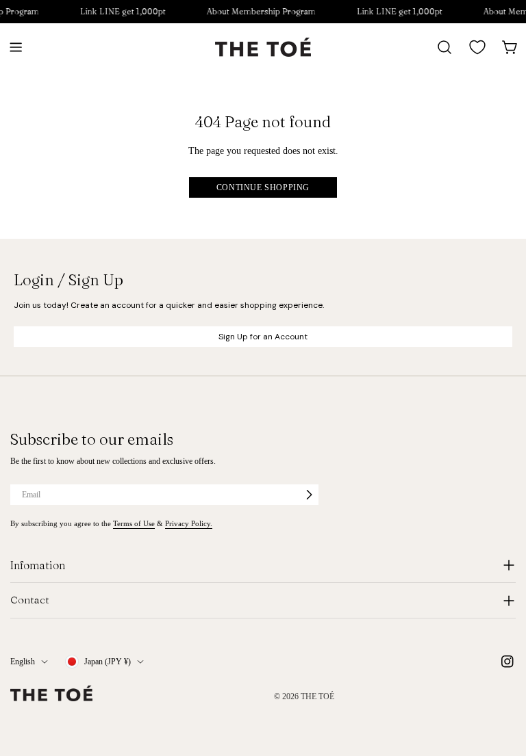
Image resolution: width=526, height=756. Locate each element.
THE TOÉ (317, 696)
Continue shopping (263, 187)
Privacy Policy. (188, 523)
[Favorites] (477, 47)
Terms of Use (134, 523)
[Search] (444, 47)
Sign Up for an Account (263, 336)
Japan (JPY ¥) (107, 661)
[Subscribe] (309, 494)
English (22, 661)
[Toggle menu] (15, 47)
